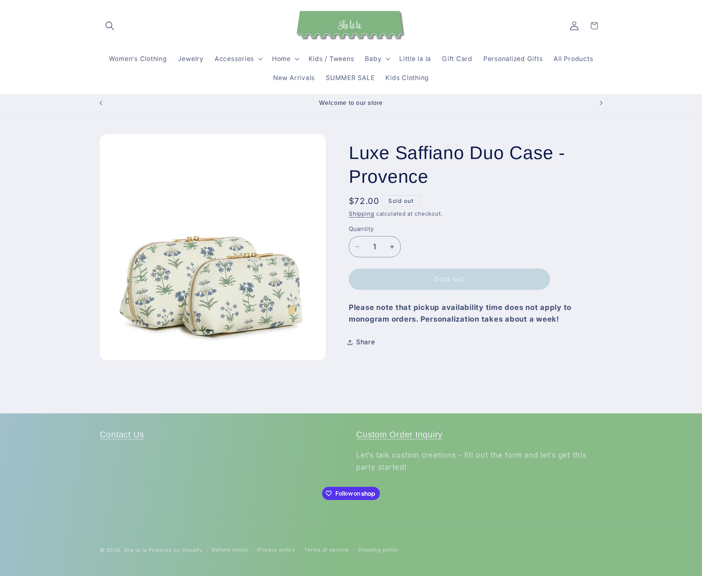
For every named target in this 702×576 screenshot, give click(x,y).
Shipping (361, 213)
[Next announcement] (601, 103)
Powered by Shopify (175, 550)
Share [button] (365, 342)
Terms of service (326, 550)
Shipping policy (378, 550)
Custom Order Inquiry (399, 434)
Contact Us (122, 434)
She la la (135, 550)
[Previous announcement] (101, 103)
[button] (110, 26)
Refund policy (230, 550)
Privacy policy (276, 550)
